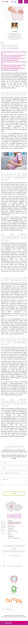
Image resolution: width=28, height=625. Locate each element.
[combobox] (2, 473)
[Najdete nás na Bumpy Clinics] (14, 600)
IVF (10, 225)
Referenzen (3, 530)
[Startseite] (4, 2)
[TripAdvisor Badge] (14, 590)
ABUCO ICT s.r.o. (9, 609)
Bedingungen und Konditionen (20, 616)
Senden (14, 493)
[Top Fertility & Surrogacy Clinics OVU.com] (14, 559)
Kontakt (2, 533)
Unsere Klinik (3, 522)
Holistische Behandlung (3, 526)
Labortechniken (4, 527)
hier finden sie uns (14, 516)
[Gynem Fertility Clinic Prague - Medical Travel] (14, 569)
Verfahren (3, 523)
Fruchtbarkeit (15, 99)
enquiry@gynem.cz (16, 538)
